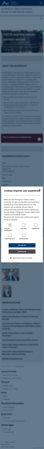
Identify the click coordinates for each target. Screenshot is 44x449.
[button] (22, 258)
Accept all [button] (22, 245)
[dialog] (22, 224)
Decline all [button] (22, 251)
